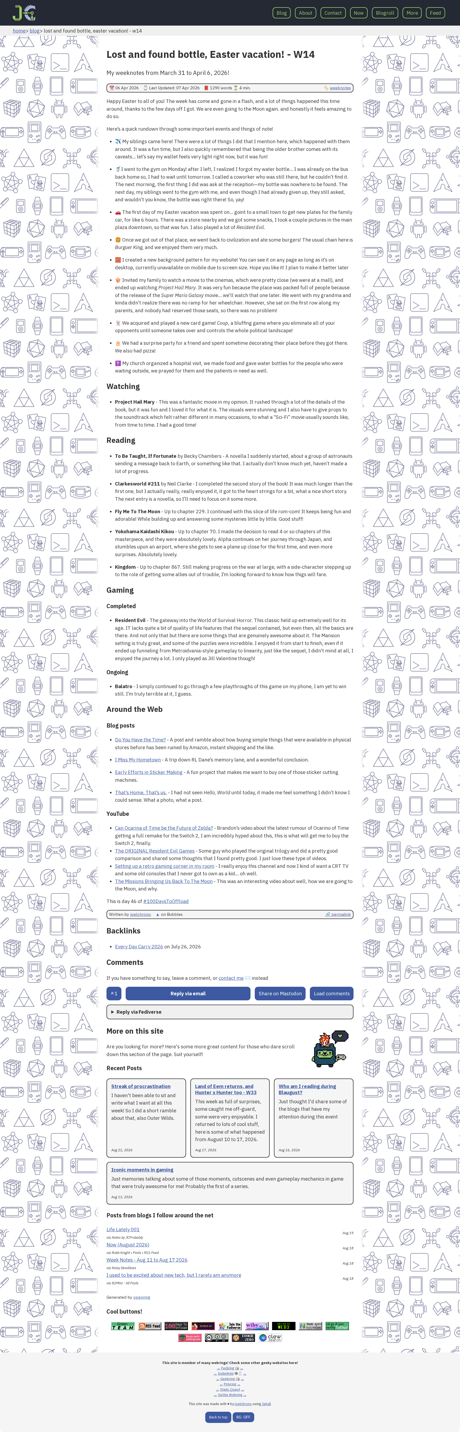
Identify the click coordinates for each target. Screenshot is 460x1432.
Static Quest (230, 1389)
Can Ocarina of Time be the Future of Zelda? (164, 828)
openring (141, 1297)
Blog (282, 13)
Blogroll (385, 13)
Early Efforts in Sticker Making (149, 772)
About (305, 13)
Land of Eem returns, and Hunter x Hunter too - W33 (226, 1089)
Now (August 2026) (127, 1244)
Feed (435, 13)
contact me (231, 978)
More (412, 13)
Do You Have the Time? (140, 739)
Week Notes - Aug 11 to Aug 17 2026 (147, 1260)
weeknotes (340, 87)
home (19, 30)
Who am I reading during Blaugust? (307, 1089)
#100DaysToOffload (166, 901)
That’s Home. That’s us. (141, 792)
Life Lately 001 (122, 1229)
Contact (333, 13)
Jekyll (266, 1404)
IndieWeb (226, 1373)
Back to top (218, 1417)
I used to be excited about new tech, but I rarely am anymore (173, 1275)
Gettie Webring (230, 1395)
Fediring (227, 1368)
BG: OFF (243, 1417)
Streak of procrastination (141, 1086)
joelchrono (140, 914)
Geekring (227, 1379)
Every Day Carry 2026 (139, 946)
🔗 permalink (338, 914)
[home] (24, 12)
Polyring (230, 1384)
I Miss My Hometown (138, 759)
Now (359, 13)
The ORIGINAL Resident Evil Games (155, 851)
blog (35, 30)
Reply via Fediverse (139, 1012)
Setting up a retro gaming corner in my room (164, 866)
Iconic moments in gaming (142, 1169)
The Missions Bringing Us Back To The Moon (164, 881)
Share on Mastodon (280, 993)
